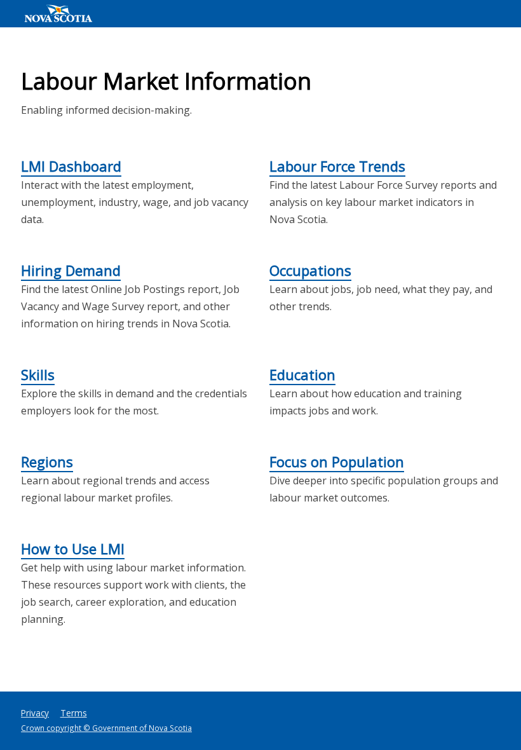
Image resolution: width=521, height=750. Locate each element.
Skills (38, 374)
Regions (47, 461)
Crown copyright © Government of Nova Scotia (106, 728)
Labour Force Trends (337, 165)
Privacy (35, 713)
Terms (73, 713)
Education (302, 374)
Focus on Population (336, 461)
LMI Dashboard (71, 165)
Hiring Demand (71, 270)
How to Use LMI (73, 548)
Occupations (310, 270)
